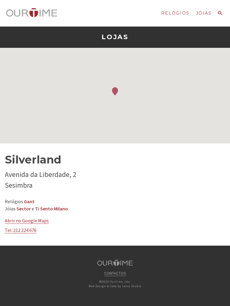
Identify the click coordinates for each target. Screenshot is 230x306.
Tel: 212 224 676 (21, 230)
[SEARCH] (220, 15)
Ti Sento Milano (51, 209)
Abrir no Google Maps (27, 221)
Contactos (115, 273)
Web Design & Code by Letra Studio (115, 286)
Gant (29, 201)
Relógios (175, 13)
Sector (23, 209)
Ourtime (32, 13)
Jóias (204, 13)
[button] (115, 91)
